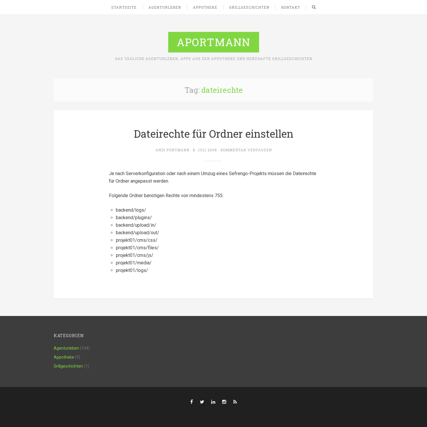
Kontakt (290, 7)
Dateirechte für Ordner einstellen (213, 134)
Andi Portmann (172, 150)
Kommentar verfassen (246, 150)
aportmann (213, 42)
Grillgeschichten (249, 7)
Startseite (124, 7)
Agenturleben (164, 7)
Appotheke (205, 7)
